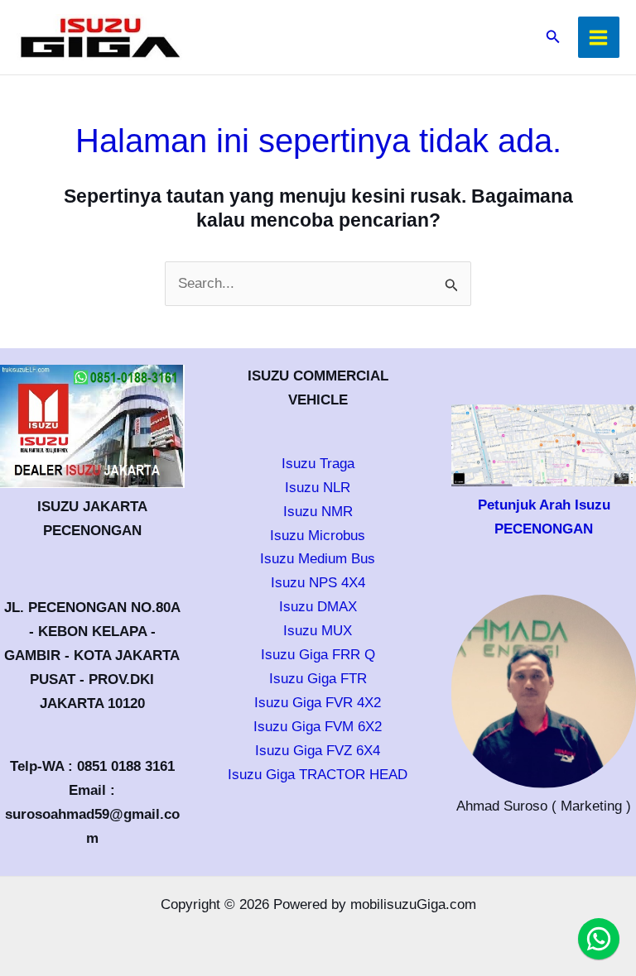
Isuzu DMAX (318, 607)
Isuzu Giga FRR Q (318, 655)
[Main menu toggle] (599, 38)
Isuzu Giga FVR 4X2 (317, 702)
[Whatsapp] (598, 938)
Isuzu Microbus (317, 535)
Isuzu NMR (318, 511)
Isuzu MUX (317, 631)
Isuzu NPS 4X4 (318, 583)
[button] (553, 37)
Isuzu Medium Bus (317, 559)
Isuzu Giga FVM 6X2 (317, 726)
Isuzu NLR (317, 487)
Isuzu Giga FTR (318, 679)
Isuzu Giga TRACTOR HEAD (317, 774)
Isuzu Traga (318, 463)
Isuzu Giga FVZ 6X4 (317, 750)
